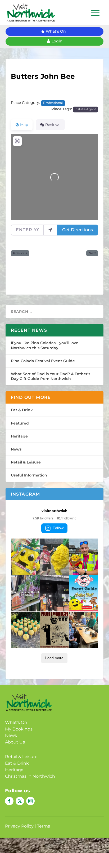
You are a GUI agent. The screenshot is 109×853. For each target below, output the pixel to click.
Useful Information (29, 475)
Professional (53, 103)
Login (57, 41)
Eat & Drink (22, 410)
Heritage (19, 436)
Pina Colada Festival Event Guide (43, 360)
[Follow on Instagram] (30, 801)
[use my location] (50, 230)
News (16, 449)
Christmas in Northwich (30, 776)
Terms (43, 826)
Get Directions (77, 229)
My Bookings (19, 729)
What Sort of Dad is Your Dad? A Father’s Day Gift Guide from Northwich (50, 376)
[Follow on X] (20, 801)
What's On (56, 31)
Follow (58, 528)
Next (92, 253)
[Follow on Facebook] (9, 801)
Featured (20, 423)
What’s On (16, 722)
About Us (15, 742)
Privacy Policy (19, 826)
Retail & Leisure (26, 462)
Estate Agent (85, 109)
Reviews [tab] (52, 124)
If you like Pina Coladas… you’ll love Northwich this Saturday (44, 345)
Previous (20, 253)
